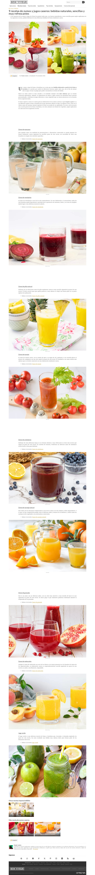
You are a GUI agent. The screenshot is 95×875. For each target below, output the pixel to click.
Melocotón (43, 862)
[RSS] (67, 858)
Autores (37, 868)
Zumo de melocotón (24, 661)
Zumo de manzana (24, 129)
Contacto (74, 868)
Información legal (45, 868)
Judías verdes (59, 862)
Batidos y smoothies (36, 862)
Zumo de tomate (23, 354)
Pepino (50, 862)
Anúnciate (31, 868)
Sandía (64, 862)
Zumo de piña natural (25, 286)
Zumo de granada (24, 593)
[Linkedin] (62, 858)
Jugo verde (22, 733)
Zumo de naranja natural (26, 508)
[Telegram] (33, 858)
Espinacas (67, 864)
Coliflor (58, 864)
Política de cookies (66, 868)
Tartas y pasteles (29, 864)
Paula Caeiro (17, 845)
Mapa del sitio (81, 868)
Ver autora (35, 849)
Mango (47, 862)
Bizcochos (36, 864)
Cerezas (67, 862)
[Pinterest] (50, 858)
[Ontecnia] (80, 873)
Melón (54, 862)
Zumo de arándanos (24, 440)
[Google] (21, 858)
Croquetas (41, 864)
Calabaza (54, 864)
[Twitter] (44, 858)
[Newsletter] (73, 858)
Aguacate (62, 864)
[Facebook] (38, 858)
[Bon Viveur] (19, 2)
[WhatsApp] (27, 858)
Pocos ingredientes (47, 864)
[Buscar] (83, 2)
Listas (71, 864)
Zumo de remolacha (24, 197)
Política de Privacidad (55, 868)
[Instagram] (56, 858)
